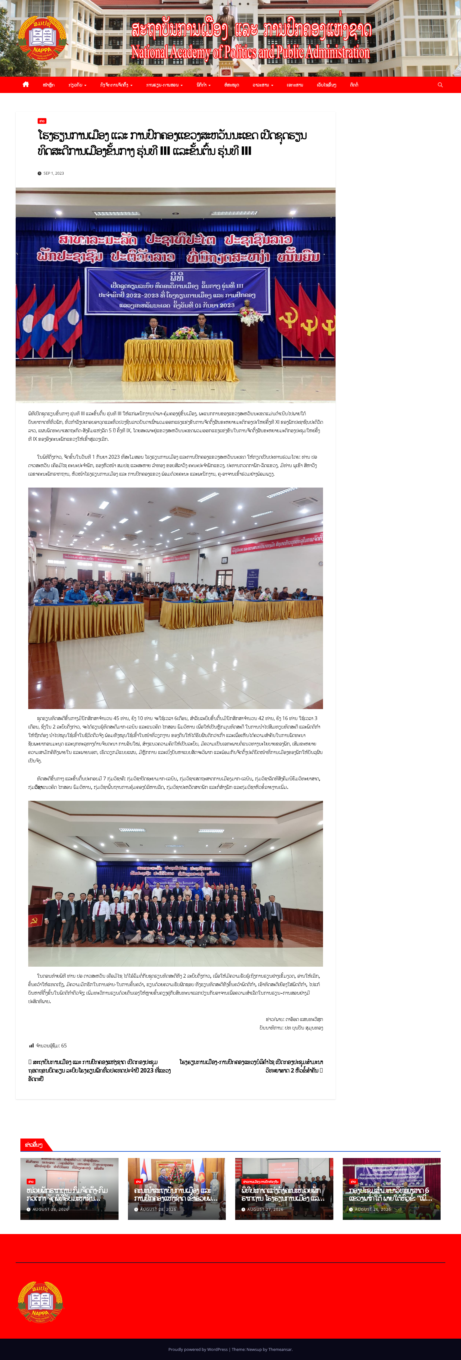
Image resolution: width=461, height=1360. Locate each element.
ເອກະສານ (295, 85)
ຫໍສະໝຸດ (232, 85)
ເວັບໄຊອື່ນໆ (326, 85)
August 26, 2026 (373, 1209)
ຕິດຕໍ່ (354, 85)
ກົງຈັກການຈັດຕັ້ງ (115, 85)
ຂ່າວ (42, 121)
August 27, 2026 (265, 1209)
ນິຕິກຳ (202, 85)
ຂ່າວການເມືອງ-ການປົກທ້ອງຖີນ (260, 1181)
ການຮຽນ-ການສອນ (163, 85)
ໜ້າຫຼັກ (49, 85)
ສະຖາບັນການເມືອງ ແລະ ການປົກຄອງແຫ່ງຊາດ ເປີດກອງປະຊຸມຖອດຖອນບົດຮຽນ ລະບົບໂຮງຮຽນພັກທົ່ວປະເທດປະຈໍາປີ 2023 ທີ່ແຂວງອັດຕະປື (99, 1070)
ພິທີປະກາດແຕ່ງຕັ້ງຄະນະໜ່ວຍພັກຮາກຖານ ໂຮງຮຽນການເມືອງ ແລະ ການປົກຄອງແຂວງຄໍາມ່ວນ (281, 1198)
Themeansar (280, 1349)
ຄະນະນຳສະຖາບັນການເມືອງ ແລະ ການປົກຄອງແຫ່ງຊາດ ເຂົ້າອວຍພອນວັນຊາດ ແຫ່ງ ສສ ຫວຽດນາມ (177, 1198)
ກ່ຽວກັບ (76, 85)
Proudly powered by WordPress (198, 1349)
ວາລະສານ (261, 85)
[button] (440, 84)
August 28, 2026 (51, 1209)
